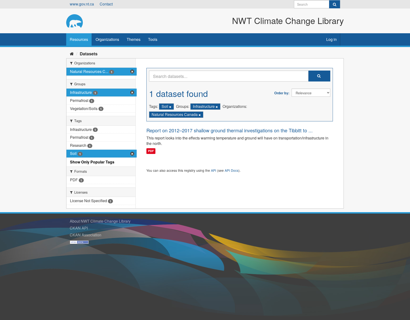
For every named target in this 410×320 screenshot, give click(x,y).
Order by (281, 93)
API (213, 170)
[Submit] (334, 4)
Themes (133, 39)
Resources (79, 39)
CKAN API (79, 228)
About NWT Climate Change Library (100, 221)
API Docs (231, 170)
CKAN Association (85, 235)
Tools (152, 39)
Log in (331, 39)
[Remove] (170, 107)
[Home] (72, 53)
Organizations (107, 39)
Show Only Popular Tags (92, 162)
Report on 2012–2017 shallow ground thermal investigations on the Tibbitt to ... (229, 130)
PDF (151, 151)
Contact (106, 4)
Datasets (89, 54)
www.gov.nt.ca (82, 4)
